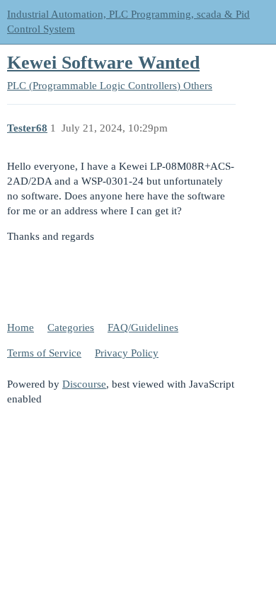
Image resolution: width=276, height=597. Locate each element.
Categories (70, 327)
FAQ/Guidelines (143, 327)
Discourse (84, 384)
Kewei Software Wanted (103, 62)
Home (20, 327)
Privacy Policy (127, 353)
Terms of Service (44, 353)
